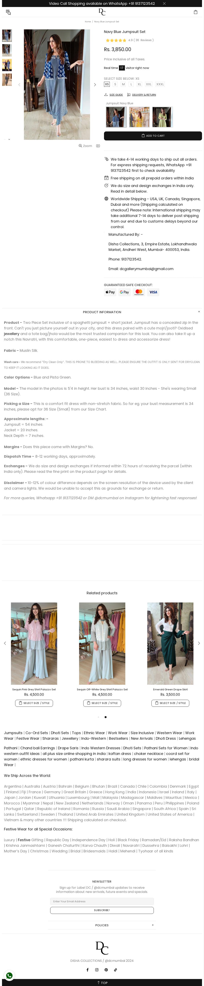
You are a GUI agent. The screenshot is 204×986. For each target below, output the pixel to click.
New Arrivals (142, 738)
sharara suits (108, 759)
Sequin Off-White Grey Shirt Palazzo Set (102, 689)
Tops (76, 732)
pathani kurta (82, 759)
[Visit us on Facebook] (88, 970)
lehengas (178, 759)
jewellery (11, 333)
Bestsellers (118, 738)
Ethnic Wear (94, 732)
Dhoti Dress (166, 738)
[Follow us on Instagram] (97, 970)
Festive (24, 839)
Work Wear (118, 732)
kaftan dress (120, 753)
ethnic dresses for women (43, 759)
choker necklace (148, 753)
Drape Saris (68, 747)
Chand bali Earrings (37, 747)
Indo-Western (93, 738)
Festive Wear (28, 738)
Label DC (102, 12)
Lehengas (187, 738)
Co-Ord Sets (37, 732)
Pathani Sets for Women (165, 747)
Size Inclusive (142, 732)
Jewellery (70, 738)
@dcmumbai (115, 961)
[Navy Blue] (116, 117)
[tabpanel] (34, 658)
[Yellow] (139, 117)
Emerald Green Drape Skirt (170, 689)
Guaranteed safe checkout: (128, 285)
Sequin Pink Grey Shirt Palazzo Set (34, 689)
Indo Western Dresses (100, 747)
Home (88, 21)
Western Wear (169, 732)
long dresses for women (145, 759)
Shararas (50, 738)
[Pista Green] (162, 117)
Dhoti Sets (60, 732)
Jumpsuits (13, 732)
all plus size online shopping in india (74, 753)
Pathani (10, 747)
